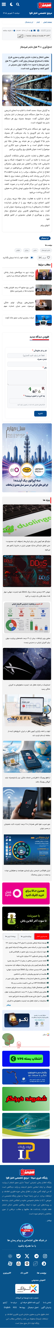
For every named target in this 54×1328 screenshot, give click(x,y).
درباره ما (14, 1302)
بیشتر (9, 1005)
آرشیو (5, 1302)
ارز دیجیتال (29, 22)
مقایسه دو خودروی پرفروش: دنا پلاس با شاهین (30, 974)
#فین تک (24, 1273)
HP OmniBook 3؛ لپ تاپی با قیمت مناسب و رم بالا (29, 983)
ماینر (35, 250)
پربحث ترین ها (10, 936)
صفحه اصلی (47, 22)
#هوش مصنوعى (38, 1280)
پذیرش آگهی (46, 1307)
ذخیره (40, 413)
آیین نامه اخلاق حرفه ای (29, 1302)
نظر (45, 368)
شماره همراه (42, 359)
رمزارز (26, 250)
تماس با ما (47, 1302)
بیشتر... (48, 1220)
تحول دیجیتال (33, 1307)
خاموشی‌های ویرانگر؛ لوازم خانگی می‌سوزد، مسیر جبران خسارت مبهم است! (19, 306)
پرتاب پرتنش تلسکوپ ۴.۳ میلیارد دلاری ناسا (32, 956)
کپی (20, 36)
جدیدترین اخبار (42, 936)
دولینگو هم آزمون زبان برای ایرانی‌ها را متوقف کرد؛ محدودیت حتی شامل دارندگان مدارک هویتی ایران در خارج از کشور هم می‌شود (28, 545)
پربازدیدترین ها (26, 936)
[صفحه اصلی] (27, 5)
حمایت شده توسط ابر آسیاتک (27, 1298)
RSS (15, 1307)
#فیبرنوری (7, 1273)
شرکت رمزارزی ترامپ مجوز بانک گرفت (19, 317)
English (7, 1307)
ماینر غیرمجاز (46, 250)
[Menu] (3, 5)
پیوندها (22, 1307)
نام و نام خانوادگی (40, 351)
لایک (44, 258)
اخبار (38, 22)
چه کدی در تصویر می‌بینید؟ (35, 396)
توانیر (18, 250)
